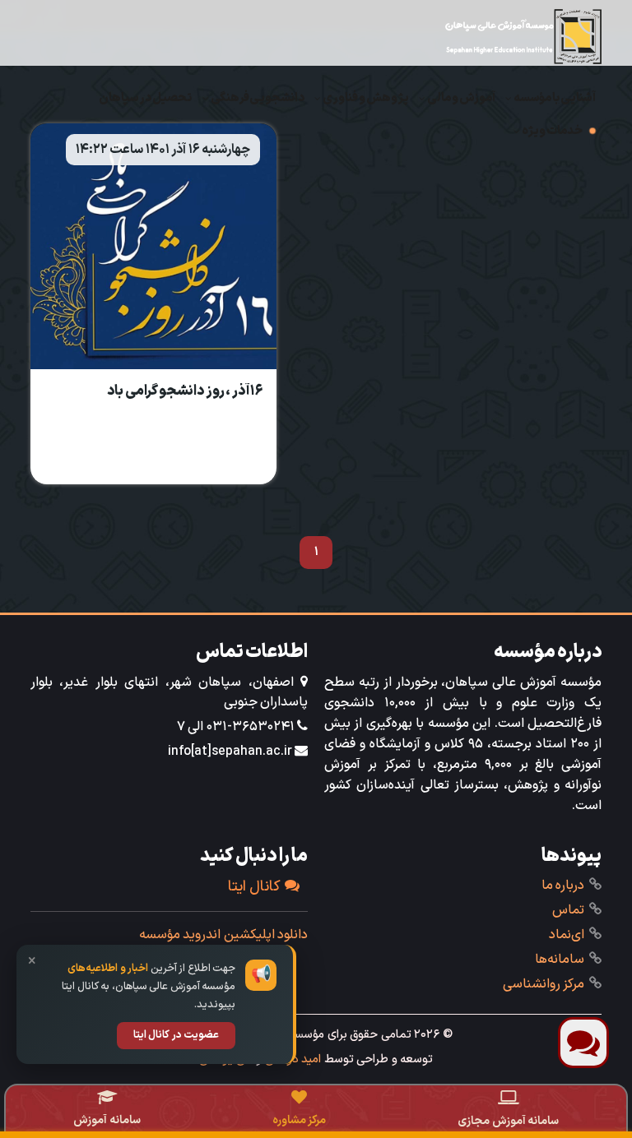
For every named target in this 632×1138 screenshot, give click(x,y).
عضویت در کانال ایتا (176, 1035)
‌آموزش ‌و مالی (461, 98)
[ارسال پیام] (583, 1042)
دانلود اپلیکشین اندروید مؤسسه (224, 935)
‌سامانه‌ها (559, 959)
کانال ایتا (254, 887)
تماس (568, 910)
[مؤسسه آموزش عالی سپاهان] (523, 36)
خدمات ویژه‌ (552, 131)
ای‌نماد (566, 935)
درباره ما (563, 885)
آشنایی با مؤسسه (555, 98)
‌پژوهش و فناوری (366, 98)
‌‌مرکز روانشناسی (544, 984)
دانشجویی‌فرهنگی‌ (257, 98)
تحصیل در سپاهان (146, 98)
